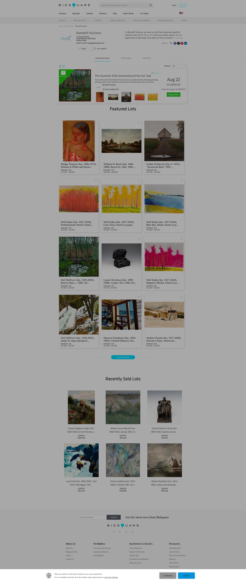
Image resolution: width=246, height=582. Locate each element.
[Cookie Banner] (123, 575)
